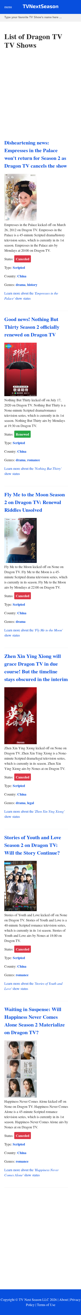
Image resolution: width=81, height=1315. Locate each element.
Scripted (19, 267)
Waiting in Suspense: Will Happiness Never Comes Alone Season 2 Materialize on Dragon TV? (34, 1020)
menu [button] (8, 6)
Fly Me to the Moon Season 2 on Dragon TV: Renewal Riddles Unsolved (34, 502)
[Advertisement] (40, 94)
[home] (40, 7)
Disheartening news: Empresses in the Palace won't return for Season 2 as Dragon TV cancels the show (35, 154)
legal (30, 802)
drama (20, 284)
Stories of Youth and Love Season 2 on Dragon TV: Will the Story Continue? (32, 844)
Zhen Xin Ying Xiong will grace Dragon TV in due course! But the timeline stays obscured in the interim (36, 667)
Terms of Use (46, 1304)
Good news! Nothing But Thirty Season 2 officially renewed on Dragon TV (31, 326)
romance (33, 459)
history (32, 284)
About (63, 1299)
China (21, 276)
